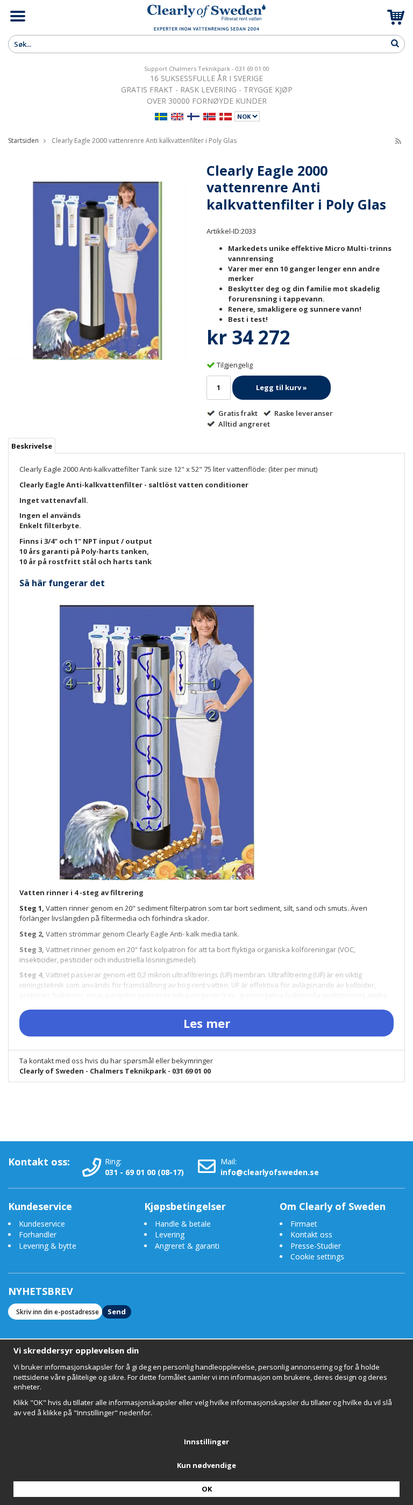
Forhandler (37, 1234)
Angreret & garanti (187, 1246)
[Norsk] (209, 115)
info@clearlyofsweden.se (269, 1172)
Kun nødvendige (206, 1465)
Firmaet (303, 1224)
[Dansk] (225, 115)
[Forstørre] (97, 270)
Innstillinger (206, 1441)
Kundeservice (42, 1224)
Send (117, 1311)
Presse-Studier (315, 1246)
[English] (177, 115)
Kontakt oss (311, 1234)
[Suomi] (193, 115)
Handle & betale (183, 1224)
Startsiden (23, 140)
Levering (169, 1234)
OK (207, 1489)
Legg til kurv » (281, 387)
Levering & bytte (47, 1246)
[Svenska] (161, 115)
